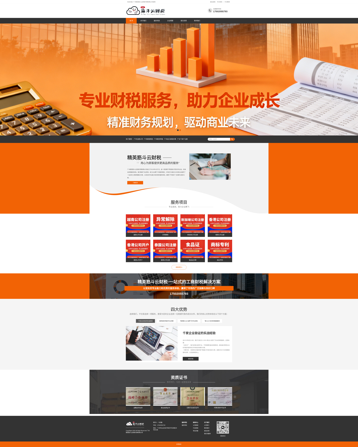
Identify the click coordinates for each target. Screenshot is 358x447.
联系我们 (197, 20)
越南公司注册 (138, 235)
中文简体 (219, 2)
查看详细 (190, 358)
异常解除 (165, 235)
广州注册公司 (138, 139)
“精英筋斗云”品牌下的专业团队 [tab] (189, 321)
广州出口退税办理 (170, 139)
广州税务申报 (158, 139)
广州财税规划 (148, 139)
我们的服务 (207, 433)
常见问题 (195, 431)
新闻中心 (195, 422)
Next (234, 396)
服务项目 (157, 20)
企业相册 (170, 20)
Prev (123, 396)
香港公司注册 (219, 235)
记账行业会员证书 (165, 408)
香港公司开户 (138, 260)
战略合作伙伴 (219, 408)
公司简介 (206, 425)
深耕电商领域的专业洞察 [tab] (166, 321)
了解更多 (135, 182)
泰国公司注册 (165, 260)
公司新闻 (195, 425)
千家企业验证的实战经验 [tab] (145, 321)
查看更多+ (179, 267)
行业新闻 (195, 428)
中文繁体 (227, 2)
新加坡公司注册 (192, 235)
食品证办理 (192, 260)
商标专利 (220, 260)
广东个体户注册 (182, 139)
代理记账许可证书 (193, 408)
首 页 (131, 20)
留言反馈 (184, 20)
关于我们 (143, 20)
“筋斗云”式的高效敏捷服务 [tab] (212, 321)
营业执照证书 (138, 408)
